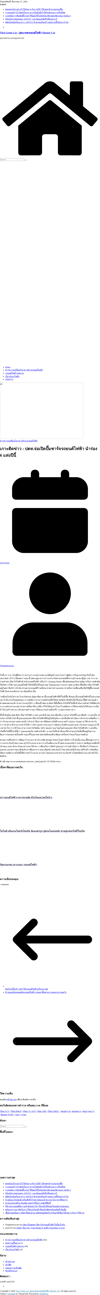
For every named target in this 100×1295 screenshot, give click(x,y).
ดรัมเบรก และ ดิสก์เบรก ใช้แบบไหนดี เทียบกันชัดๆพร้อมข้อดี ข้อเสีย (35, 1209)
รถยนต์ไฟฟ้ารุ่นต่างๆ (14, 373)
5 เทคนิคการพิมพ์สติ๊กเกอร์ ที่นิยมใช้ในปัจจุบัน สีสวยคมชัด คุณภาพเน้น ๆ (38, 16)
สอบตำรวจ (66, 1111)
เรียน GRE (41, 1111)
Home (7, 367)
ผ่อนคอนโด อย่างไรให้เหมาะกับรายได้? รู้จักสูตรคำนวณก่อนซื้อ (34, 9)
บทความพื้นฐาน (12, 1243)
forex (17, 1114)
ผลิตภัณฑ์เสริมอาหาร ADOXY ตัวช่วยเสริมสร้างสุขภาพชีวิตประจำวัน (36, 22)
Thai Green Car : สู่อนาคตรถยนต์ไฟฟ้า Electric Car (27, 32)
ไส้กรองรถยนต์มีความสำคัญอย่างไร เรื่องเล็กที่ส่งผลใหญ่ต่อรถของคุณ (37, 1206)
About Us (9, 379)
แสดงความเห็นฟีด (13, 1268)
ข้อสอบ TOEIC (7, 1114)
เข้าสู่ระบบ (12, 1099)
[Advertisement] (50, 59)
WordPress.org (11, 1271)
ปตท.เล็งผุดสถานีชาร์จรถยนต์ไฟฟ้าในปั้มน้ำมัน (44, 1225)
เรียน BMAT (16, 1111)
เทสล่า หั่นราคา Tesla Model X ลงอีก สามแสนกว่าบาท (40, 1228)
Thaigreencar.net (7, 666)
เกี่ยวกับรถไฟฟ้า (12, 376)
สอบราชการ (88, 1111)
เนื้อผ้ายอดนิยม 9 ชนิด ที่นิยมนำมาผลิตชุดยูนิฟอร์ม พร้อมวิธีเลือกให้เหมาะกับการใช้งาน (44, 1213)
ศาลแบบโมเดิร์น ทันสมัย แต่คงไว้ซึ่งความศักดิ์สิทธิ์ (28, 1203)
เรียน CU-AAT (29, 1111)
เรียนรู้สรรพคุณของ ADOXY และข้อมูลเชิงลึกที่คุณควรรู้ (31, 19)
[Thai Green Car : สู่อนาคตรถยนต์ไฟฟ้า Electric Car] (50, 157)
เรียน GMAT (53, 1111)
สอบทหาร (76, 1111)
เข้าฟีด (8, 1265)
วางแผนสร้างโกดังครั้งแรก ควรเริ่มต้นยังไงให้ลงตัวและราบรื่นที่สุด (35, 12)
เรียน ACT (4, 1111)
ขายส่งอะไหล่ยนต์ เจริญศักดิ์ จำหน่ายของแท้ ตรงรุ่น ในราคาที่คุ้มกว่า (36, 1200)
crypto (23, 1114)
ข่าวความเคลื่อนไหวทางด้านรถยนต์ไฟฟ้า (24, 370)
